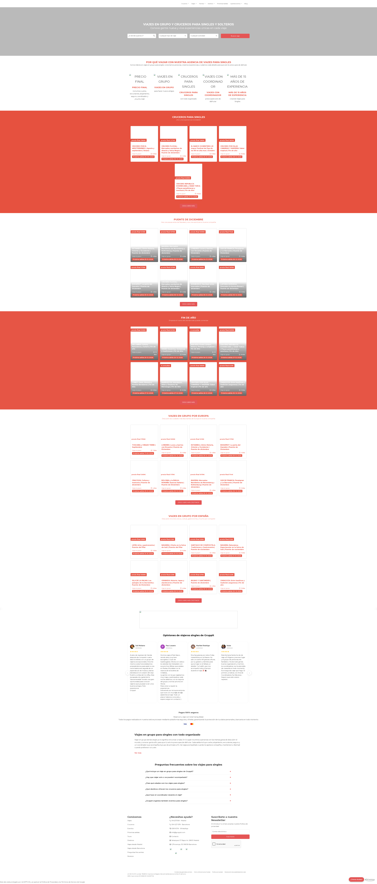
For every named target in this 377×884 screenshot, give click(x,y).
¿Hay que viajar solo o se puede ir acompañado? (166, 777)
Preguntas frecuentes (135, 852)
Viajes (193, 3)
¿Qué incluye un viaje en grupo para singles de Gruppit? (169, 771)
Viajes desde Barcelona (136, 848)
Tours (129, 836)
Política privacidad (217, 872)
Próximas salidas (133, 832)
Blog (246, 3)
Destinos (130, 840)
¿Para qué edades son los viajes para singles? (165, 783)
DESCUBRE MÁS (188, 206)
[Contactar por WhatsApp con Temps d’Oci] (370, 879)
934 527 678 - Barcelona (181, 824)
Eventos (210, 3)
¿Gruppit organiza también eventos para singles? (166, 801)
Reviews (130, 856)
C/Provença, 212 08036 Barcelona (184, 844)
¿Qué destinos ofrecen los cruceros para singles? (166, 789)
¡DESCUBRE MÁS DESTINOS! (188, 502)
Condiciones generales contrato (183, 872)
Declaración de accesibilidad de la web (235, 872)
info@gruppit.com (178, 832)
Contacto (175, 836)
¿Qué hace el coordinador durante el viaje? (163, 795)
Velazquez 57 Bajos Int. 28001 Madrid (185, 840)
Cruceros (184, 3)
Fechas (201, 3)
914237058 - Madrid (179, 820)
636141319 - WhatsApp (180, 828)
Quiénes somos (235, 3)
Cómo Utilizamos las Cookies (202, 872)
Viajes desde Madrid (134, 844)
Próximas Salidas (222, 3)
